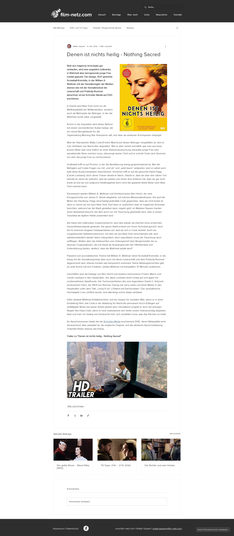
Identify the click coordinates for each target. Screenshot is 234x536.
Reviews (130, 28)
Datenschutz (72, 528)
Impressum (58, 528)
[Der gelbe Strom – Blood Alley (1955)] (73, 450)
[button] (177, 28)
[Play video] (117, 370)
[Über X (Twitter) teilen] (75, 415)
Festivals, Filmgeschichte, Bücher (107, 28)
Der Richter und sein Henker (160, 465)
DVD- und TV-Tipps (79, 28)
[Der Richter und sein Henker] (161, 450)
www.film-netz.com (125, 528)
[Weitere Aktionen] (165, 46)
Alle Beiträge (58, 28)
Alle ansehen (175, 433)
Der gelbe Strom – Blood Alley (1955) (73, 466)
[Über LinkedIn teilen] (81, 415)
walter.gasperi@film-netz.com (167, 528)
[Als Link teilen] (88, 415)
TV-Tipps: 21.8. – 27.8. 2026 (116, 465)
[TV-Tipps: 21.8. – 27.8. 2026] (117, 450)
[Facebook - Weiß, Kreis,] (86, 528)
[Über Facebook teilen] (68, 415)
